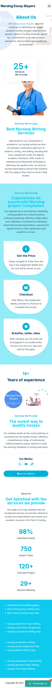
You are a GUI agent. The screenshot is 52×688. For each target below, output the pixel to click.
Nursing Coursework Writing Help (24, 631)
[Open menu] (49, 5)
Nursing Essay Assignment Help (23, 646)
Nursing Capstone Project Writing (24, 623)
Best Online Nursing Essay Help (23, 613)
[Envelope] (26, 464)
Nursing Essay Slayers (22, 23)
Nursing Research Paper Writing (23, 665)
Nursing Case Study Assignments (24, 627)
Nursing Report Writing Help (21, 650)
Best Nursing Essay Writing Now (23, 609)
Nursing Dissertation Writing (21, 642)
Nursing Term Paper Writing (21, 668)
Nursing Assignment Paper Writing (24, 661)
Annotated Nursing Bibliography (23, 605)
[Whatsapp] (20, 464)
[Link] (32, 464)
